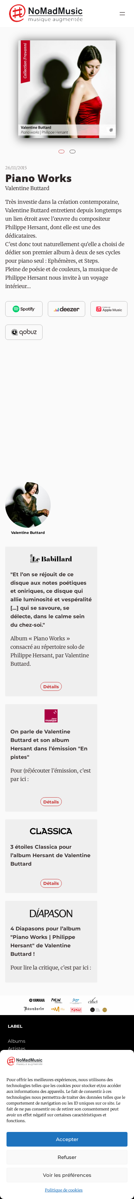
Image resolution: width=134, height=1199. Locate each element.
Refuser (67, 1157)
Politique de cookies (64, 1190)
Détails (51, 686)
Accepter (67, 1139)
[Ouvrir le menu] (122, 14)
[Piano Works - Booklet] (72, 150)
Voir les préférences (67, 1175)
